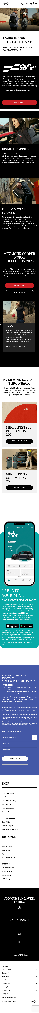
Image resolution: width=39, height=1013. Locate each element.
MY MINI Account (8, 868)
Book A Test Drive (8, 808)
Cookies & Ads (7, 983)
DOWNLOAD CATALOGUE (19, 285)
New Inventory (6, 797)
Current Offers (6, 822)
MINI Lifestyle (6, 879)
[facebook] (19, 907)
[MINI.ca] (5, 4)
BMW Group (6, 976)
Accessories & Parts (8, 875)
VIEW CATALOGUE (19, 102)
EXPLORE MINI (7, 846)
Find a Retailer (7, 812)
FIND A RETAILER (19, 292)
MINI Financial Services (10, 829)
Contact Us (5, 973)
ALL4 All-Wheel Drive (9, 858)
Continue (13, 759)
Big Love (5, 854)
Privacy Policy (6, 987)
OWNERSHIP (6, 864)
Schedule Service (7, 871)
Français (5, 994)
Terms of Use (6, 990)
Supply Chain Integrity (9, 997)
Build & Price (6, 804)
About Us (5, 966)
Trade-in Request (7, 826)
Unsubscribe (6, 980)
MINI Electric (6, 850)
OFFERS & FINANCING (9, 818)
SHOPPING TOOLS (8, 793)
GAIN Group (24, 955)
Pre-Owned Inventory (9, 801)
